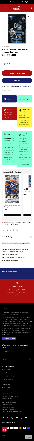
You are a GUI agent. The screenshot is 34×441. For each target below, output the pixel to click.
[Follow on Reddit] (26, 417)
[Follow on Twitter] (7, 417)
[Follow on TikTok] (21, 417)
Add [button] (12, 215)
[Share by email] (16, 230)
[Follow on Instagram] (12, 417)
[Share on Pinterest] (13, 230)
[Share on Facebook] (7, 230)
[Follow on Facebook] (3, 417)
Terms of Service (7, 387)
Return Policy (5, 373)
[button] (17, 86)
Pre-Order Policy (6, 370)
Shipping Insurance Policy (7, 380)
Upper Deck (5, 46)
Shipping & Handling (8, 376)
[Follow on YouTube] (17, 417)
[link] (12, 189)
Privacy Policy (6, 384)
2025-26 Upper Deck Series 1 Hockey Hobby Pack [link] (12, 206)
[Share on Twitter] (10, 230)
